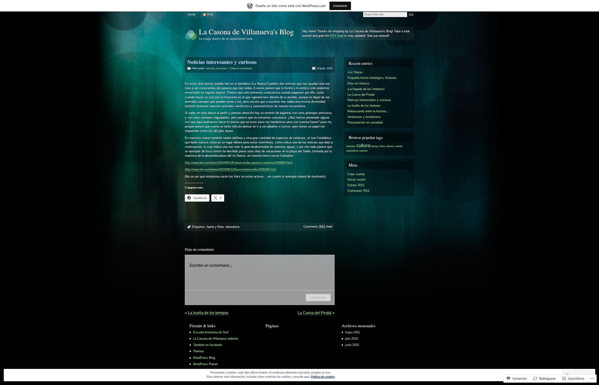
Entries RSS (355, 185)
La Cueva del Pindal (315, 313)
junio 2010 (352, 345)
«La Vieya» (355, 72)
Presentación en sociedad (365, 122)
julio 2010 (351, 338)
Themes (198, 351)
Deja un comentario (241, 68)
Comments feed (317, 226)
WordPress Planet (205, 364)
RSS (210, 14)
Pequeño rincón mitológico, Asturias (371, 78)
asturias (210, 68)
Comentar (318, 297)
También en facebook (207, 345)
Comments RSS (358, 190)
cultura (363, 145)
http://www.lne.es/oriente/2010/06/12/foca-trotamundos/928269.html (230, 169)
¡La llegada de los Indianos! (366, 89)
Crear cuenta (356, 174)
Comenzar (340, 5)
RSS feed (336, 35)
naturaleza (232, 227)
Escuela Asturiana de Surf (210, 332)
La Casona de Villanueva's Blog (246, 31)
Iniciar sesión (356, 179)
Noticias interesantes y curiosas (369, 100)
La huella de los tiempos (208, 313)
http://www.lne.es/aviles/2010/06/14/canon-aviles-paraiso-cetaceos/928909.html (238, 162)
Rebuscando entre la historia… (368, 111)
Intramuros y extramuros (364, 117)
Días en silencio (358, 83)
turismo (363, 150)
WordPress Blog (204, 358)
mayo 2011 (352, 332)
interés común (394, 146)
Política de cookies (323, 376)
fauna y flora (215, 227)
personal (221, 68)
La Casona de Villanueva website (215, 338)
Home (192, 14)
